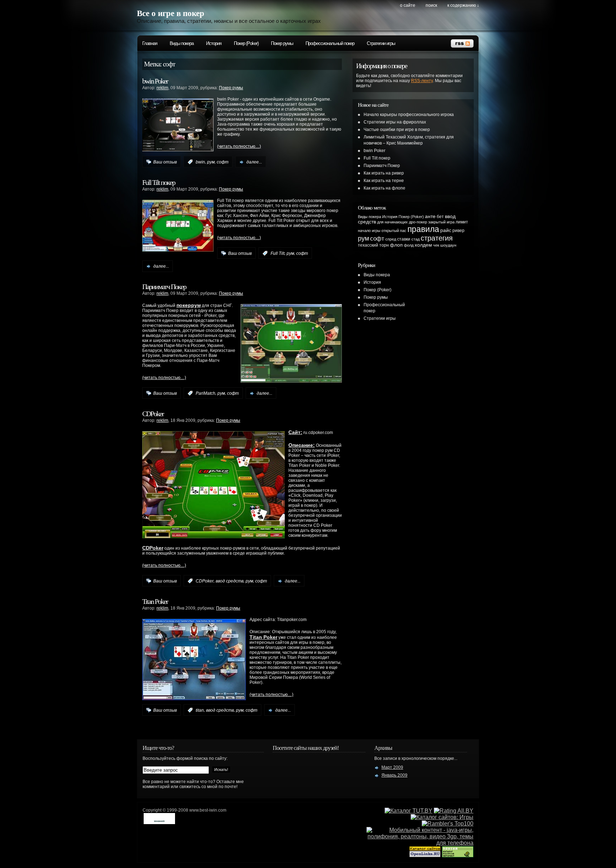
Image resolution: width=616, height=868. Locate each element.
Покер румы (282, 43)
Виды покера (182, 43)
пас (403, 230)
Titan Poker (155, 601)
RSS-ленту (422, 80)
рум (211, 162)
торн (384, 245)
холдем (423, 245)
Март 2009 (392, 767)
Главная (149, 43)
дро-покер (418, 222)
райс (445, 230)
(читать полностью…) (239, 146)
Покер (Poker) (246, 43)
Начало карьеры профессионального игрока (409, 114)
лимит (462, 221)
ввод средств (229, 581)
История (213, 43)
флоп (396, 245)
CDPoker (153, 414)
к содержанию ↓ (463, 5)
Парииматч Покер (164, 287)
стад (415, 239)
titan (200, 710)
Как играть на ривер (384, 173)
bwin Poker (155, 81)
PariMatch (205, 393)
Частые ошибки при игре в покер (397, 129)
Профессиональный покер (330, 43)
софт (223, 162)
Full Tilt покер (158, 182)
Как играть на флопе (384, 188)
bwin (200, 162)
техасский (368, 245)
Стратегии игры (381, 43)
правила (423, 229)
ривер (458, 230)
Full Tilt (277, 253)
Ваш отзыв (165, 162)
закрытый (437, 222)
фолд (409, 245)
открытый (390, 230)
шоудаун (448, 245)
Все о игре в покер (170, 13)
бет (440, 216)
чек (436, 245)
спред (390, 239)
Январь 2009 (394, 775)
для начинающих (392, 222)
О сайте (407, 5)
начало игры (369, 230)
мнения (159, 821)
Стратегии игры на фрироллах (395, 122)
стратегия (437, 238)
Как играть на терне (384, 180)
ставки (403, 239)
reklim (162, 87)
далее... (254, 162)
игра (451, 222)
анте (430, 216)
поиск (431, 5)
